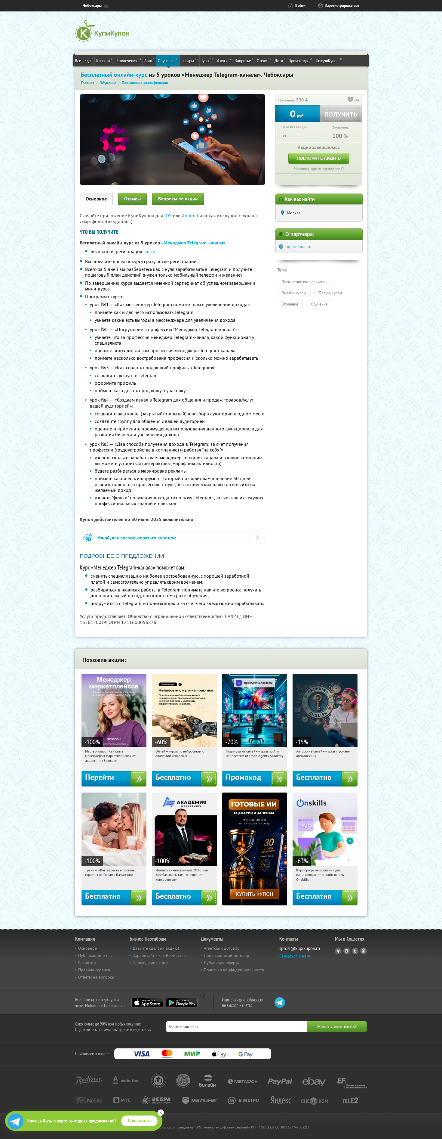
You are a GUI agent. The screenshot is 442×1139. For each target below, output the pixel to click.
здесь (149, 251)
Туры (207, 60)
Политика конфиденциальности (234, 970)
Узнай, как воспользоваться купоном (136, 538)
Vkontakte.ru (346, 951)
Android (190, 216)
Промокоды (300, 60)
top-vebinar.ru (298, 246)
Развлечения (128, 60)
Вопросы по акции (178, 199)
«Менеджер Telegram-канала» (193, 243)
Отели (264, 60)
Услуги (224, 60)
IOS (168, 216)
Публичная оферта (221, 962)
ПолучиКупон (329, 60)
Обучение (168, 60)
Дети (280, 60)
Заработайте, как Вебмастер (159, 955)
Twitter (355, 951)
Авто (149, 60)
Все (78, 60)
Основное (96, 199)
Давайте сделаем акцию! (156, 948)
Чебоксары (92, 5)
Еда (88, 60)
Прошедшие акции (150, 962)
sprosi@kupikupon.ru (299, 948)
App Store (147, 1002)
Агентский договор (222, 948)
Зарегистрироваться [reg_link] (342, 5)
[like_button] (351, 100)
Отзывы (132, 199)
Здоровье (244, 60)
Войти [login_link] (300, 5)
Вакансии (87, 962)
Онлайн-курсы (293, 292)
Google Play (182, 1002)
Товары (190, 60)
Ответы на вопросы (96, 977)
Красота (104, 60)
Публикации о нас (95, 955)
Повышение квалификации (304, 281)
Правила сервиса (94, 970)
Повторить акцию (319, 158)
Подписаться (140, 1120)
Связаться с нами (295, 956)
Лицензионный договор (226, 955)
